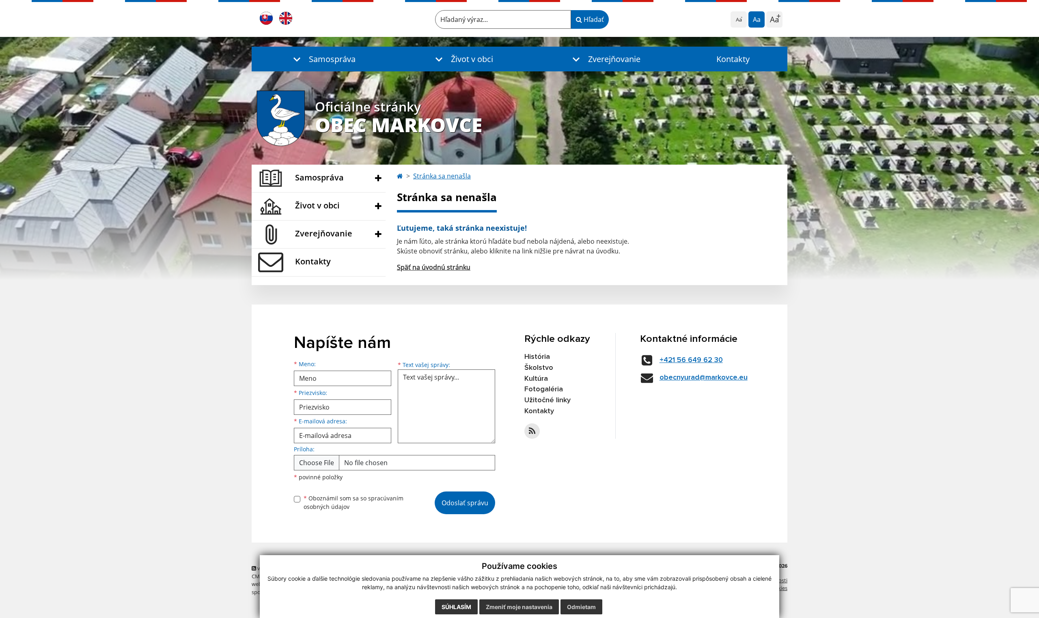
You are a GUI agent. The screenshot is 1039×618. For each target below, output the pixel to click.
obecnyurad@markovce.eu (704, 377)
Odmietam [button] (581, 606)
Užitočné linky (547, 400)
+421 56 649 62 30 (691, 360)
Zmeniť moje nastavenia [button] (519, 606)
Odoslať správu (465, 502)
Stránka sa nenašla (442, 176)
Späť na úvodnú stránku (433, 267)
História (537, 356)
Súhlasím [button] (456, 606)
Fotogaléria (543, 389)
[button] (323, 59)
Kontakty (733, 59)
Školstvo (538, 367)
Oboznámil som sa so (353, 502)
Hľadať (593, 19)
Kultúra (536, 378)
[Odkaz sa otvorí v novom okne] (532, 431)
